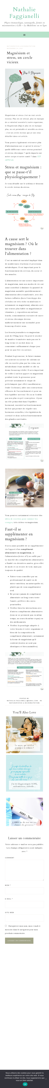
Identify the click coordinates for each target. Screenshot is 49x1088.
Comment (9, 858)
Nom (8, 885)
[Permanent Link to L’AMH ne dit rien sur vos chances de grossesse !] (24, 829)
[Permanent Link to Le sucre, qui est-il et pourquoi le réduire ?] (24, 752)
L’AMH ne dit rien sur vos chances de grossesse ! (24, 823)
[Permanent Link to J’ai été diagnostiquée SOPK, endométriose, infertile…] (24, 791)
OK (25, 1084)
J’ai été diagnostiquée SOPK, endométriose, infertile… (25, 785)
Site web (9, 912)
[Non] (46, 1079)
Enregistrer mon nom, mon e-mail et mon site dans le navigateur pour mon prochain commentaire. (22, 929)
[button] (24, 35)
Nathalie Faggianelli (24, 13)
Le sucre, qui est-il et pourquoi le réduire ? (24, 746)
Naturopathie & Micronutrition (21, 46)
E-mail (9, 899)
